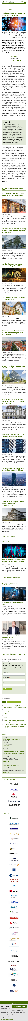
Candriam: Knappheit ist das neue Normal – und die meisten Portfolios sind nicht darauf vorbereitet (15, 726)
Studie (5, 131)
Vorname (6, 672)
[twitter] (15, 61)
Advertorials (6, 541)
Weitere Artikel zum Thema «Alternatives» (10, 584)
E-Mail (5, 683)
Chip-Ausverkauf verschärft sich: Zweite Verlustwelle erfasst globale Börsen (14, 711)
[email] (17, 61)
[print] (20, 61)
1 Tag (4, 702)
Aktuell (4, 9)
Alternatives (14, 56)
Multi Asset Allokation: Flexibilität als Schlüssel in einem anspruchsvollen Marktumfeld (13, 561)
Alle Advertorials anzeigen (11, 578)
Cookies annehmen (19, 1006)
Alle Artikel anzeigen (9, 536)
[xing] (10, 61)
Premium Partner (9, 779)
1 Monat (17, 702)
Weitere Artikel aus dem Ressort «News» (12, 188)
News (10, 9)
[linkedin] (8, 61)
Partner (6, 813)
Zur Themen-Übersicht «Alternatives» (14, 654)
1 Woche (10, 702)
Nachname (6, 677)
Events (4, 735)
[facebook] (13, 61)
